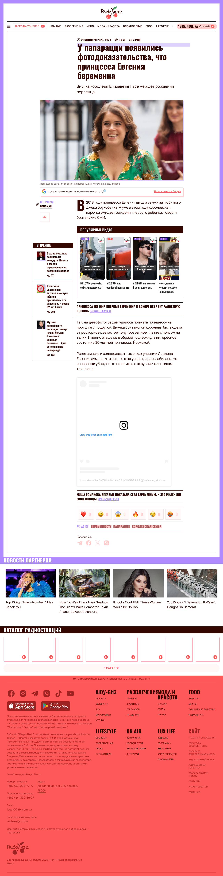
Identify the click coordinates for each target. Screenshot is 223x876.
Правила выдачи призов (198, 774)
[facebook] (89, 543)
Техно (99, 748)
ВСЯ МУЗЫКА (133, 737)
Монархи (100, 698)
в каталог (112, 668)
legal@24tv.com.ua (19, 809)
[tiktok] (58, 693)
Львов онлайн (165, 759)
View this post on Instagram (96, 434)
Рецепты (194, 698)
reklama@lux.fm (17, 821)
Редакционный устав (201, 759)
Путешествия (103, 754)
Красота (162, 703)
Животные (132, 704)
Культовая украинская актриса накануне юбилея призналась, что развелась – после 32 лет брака (58, 296)
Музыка (100, 720)
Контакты (194, 781)
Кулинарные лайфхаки (202, 709)
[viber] (106, 543)
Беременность (101, 526)
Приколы (131, 698)
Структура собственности (198, 744)
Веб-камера (164, 748)
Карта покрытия (167, 754)
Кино (90, 26)
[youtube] (70, 693)
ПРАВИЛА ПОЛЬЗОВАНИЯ (202, 737)
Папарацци (121, 526)
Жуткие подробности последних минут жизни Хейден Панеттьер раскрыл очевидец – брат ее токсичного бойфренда (57, 336)
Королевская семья (147, 526)
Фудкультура (196, 714)
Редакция (194, 792)
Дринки (193, 704)
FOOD (149, 26)
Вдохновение (132, 26)
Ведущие (162, 737)
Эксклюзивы (103, 714)
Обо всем (100, 737)
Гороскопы (133, 709)
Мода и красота (108, 26)
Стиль (161, 709)
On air (133, 731)
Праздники (133, 714)
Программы (164, 743)
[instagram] (23, 693)
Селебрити (101, 704)
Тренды (161, 714)
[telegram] (80, 543)
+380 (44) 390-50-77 (20, 797)
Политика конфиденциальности (202, 753)
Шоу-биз (55, 26)
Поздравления (104, 743)
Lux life (166, 731)
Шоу (97, 709)
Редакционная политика (197, 766)
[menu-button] (8, 26)
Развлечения (74, 26)
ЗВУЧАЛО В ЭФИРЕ (136, 748)
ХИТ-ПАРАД (132, 754)
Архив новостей (198, 786)
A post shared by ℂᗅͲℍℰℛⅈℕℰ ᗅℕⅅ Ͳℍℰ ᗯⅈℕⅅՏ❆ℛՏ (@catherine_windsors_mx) (125, 480)
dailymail (46, 206)
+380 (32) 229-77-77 (20, 786)
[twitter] (97, 543)
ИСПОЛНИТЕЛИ (134, 743)
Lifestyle (162, 26)
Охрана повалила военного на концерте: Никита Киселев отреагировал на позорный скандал (58, 262)
